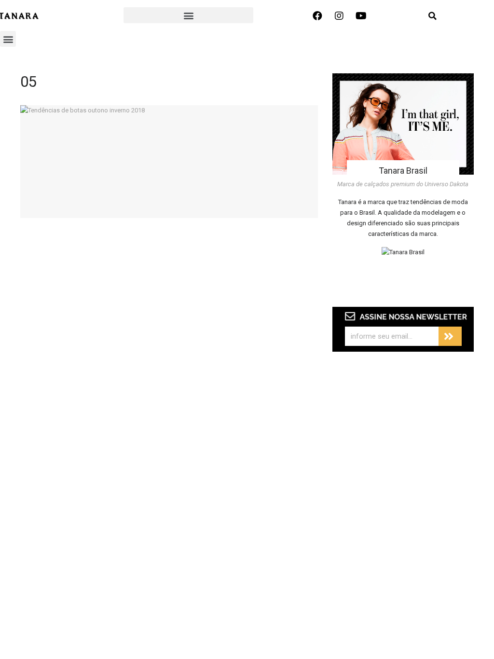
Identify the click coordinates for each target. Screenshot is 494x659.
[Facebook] (317, 16)
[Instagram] (339, 16)
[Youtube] (360, 16)
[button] (188, 15)
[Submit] (450, 336)
